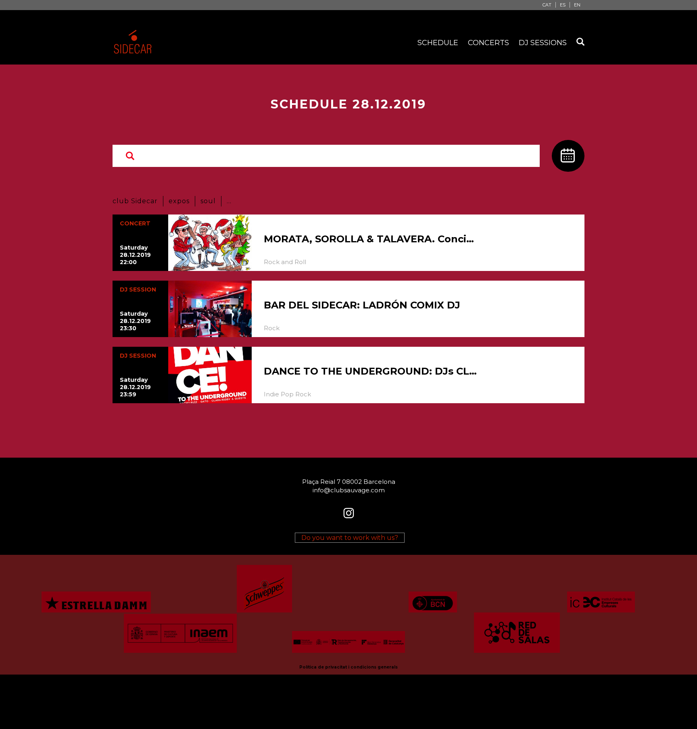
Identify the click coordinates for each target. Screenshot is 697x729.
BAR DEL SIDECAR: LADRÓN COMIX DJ (362, 305)
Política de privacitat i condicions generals (348, 667)
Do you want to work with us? (349, 538)
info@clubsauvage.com (349, 490)
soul (208, 201)
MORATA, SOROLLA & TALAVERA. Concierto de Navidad (371, 239)
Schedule (437, 42)
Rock (272, 328)
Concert (135, 223)
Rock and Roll (285, 262)
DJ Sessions (543, 42)
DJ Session (138, 289)
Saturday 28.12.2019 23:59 (135, 387)
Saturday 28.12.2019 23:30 (135, 321)
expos (179, 201)
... (229, 201)
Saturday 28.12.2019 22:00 (135, 255)
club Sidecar (135, 201)
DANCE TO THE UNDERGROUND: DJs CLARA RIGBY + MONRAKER (371, 371)
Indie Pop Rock (287, 394)
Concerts (488, 42)
